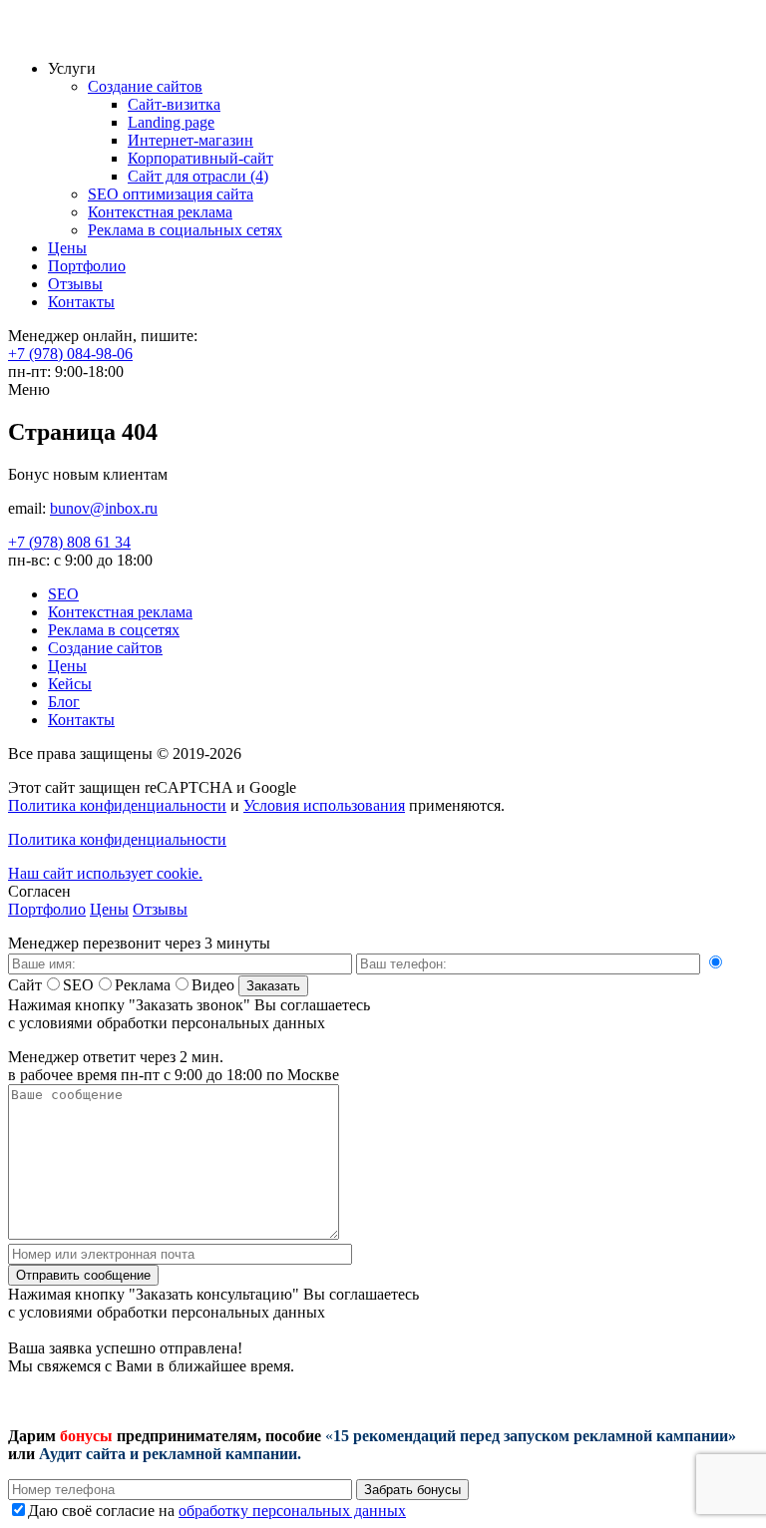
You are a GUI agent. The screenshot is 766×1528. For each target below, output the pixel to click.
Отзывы (75, 283)
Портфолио (87, 265)
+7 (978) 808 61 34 (69, 542)
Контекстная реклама (160, 211)
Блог (64, 701)
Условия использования (324, 805)
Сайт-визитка (174, 104)
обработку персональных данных (292, 1510)
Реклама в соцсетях (114, 629)
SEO (63, 593)
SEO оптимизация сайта (170, 194)
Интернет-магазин (190, 140)
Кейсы (70, 683)
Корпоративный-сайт (200, 158)
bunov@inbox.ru (104, 508)
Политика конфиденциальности (117, 805)
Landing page (171, 122)
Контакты (81, 301)
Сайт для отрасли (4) (198, 176)
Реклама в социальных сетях (185, 229)
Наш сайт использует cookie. (105, 873)
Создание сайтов (145, 86)
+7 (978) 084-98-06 (70, 353)
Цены (67, 247)
